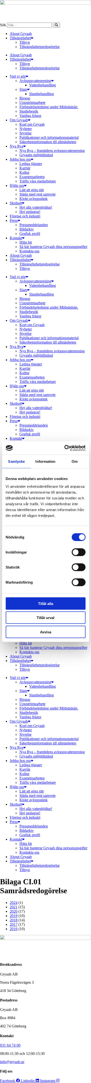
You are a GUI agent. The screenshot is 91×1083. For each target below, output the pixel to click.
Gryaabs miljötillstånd (36, 155)
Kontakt (16, 238)
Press (14, 220)
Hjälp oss (17, 185)
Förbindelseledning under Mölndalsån (48, 107)
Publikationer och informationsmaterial (49, 137)
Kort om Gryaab (32, 124)
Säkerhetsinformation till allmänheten (47, 142)
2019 (13, 916)
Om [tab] (75, 461)
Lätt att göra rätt (31, 190)
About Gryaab (21, 34)
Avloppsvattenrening (35, 81)
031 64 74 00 (10, 1045)
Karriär (24, 168)
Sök (3, 25)
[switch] (78, 552)
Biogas (24, 98)
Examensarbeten (32, 177)
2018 (13, 920)
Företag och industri (25, 216)
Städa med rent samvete (37, 194)
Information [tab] (45, 461)
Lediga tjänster (30, 164)
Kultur (24, 172)
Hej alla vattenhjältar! (35, 207)
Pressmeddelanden (33, 225)
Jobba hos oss (20, 159)
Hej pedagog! (29, 212)
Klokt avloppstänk (33, 199)
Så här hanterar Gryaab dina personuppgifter (53, 247)
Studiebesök (28, 111)
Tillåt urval (45, 618)
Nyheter (25, 129)
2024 (13, 903)
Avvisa (45, 632)
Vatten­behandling (42, 85)
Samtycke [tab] (16, 461)
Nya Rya (16, 146)
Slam (23, 89)
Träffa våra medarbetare (37, 181)
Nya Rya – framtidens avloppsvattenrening (52, 151)
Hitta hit (25, 242)
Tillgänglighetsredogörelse (39, 47)
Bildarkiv (26, 229)
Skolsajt (16, 203)
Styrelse (25, 133)
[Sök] (56, 25)
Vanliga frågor (30, 116)
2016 (13, 929)
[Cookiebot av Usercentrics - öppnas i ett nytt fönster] (64, 448)
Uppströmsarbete (32, 102)
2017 (13, 924)
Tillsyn (24, 42)
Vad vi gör (18, 76)
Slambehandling (41, 94)
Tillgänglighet (20, 38)
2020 (13, 911)
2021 (13, 907)
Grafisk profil (29, 233)
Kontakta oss (29, 251)
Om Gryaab (19, 120)
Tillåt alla (45, 603)
